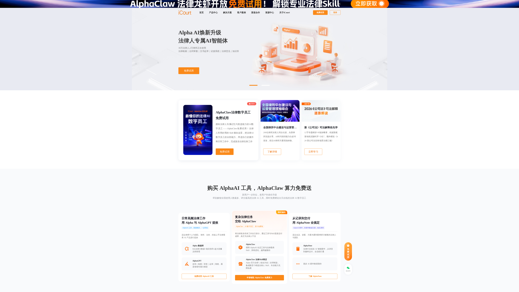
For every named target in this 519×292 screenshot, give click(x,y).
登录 (335, 12)
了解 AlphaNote (315, 276)
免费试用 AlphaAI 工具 (204, 276)
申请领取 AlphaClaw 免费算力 (259, 278)
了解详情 (272, 151)
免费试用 (320, 12)
